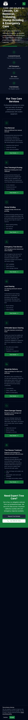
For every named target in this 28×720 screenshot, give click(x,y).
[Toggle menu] (15, 4)
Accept (12, 717)
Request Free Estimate (14, 516)
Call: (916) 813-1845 (15, 521)
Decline (6, 717)
